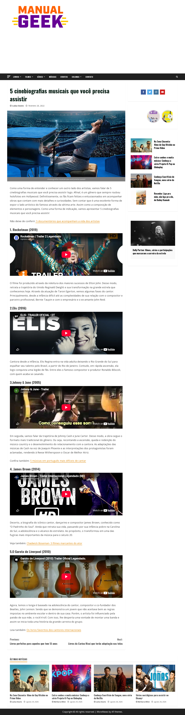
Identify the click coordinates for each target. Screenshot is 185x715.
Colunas (75, 76)
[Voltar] (135, 116)
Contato (89, 76)
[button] (8, 76)
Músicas (52, 76)
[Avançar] (170, 116)
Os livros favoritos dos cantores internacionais (54, 630)
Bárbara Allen (60, 702)
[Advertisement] (92, 50)
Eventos (64, 76)
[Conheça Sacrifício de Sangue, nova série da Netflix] (113, 678)
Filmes (28, 76)
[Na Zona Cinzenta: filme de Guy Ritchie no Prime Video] (29, 678)
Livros (16, 76)
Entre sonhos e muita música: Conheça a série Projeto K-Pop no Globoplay (70, 697)
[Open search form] (177, 76)
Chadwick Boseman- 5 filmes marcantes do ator (54, 543)
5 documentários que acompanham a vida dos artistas (67, 221)
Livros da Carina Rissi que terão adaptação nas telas (95, 641)
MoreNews (102, 711)
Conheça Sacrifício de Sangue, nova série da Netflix (113, 697)
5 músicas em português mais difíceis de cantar (58, 460)
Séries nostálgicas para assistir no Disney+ (152, 697)
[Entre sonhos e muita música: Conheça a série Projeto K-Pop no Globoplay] (71, 678)
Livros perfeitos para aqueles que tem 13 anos (33, 641)
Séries (40, 76)
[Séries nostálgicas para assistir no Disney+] (155, 678)
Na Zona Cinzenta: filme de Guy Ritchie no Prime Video (29, 697)
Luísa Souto (18, 105)
